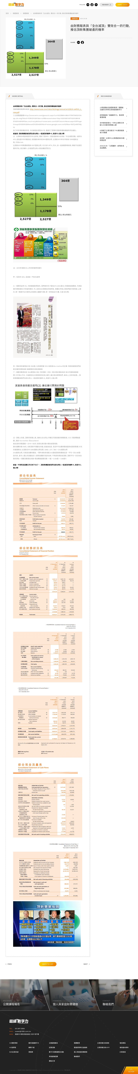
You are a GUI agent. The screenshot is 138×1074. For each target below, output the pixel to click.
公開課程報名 (53, 1043)
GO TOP (131, 1072)
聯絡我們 (77, 1056)
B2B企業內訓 (13, 1052)
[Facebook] (92, 4)
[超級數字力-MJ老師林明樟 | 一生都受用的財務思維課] (16, 5)
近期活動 (52, 1047)
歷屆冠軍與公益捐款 (80, 1047)
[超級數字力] (18, 1021)
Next (86, 964)
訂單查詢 (123, 1052)
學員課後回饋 (53, 1056)
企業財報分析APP (103, 1047)
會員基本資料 (124, 1047)
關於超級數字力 (34, 1043)
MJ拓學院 (12, 1047)
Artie (61, 1070)
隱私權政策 (67, 1070)
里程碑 (31, 1052)
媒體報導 (77, 1043)
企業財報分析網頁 (103, 1043)
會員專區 (123, 1043)
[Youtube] (96, 4)
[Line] (87, 4)
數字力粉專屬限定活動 (56, 1052)
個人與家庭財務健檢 (80, 1052)
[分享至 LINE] (78, 42)
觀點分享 (52, 1061)
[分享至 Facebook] (82, 42)
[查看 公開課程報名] (69, 995)
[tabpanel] (36, 48)
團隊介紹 (31, 1047)
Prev (10, 964)
